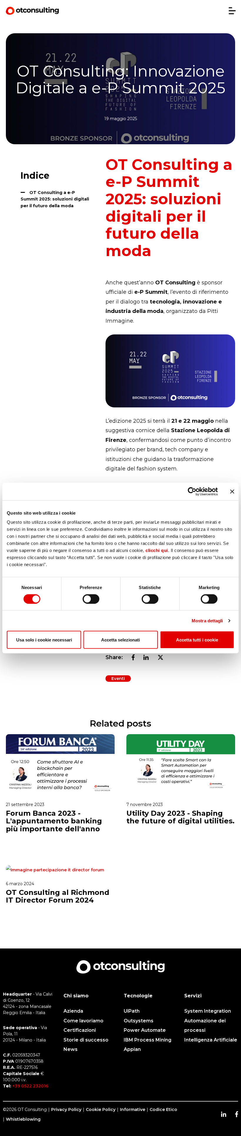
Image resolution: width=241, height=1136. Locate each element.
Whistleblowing (23, 1119)
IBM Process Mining (147, 1040)
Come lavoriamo (83, 1021)
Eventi (118, 678)
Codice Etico (163, 1109)
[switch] (91, 598)
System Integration (207, 1011)
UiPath (132, 1011)
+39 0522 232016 (30, 1086)
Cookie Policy (101, 1109)
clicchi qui (156, 550)
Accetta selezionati (120, 639)
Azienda (73, 1011)
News (70, 1049)
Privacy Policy (66, 1109)
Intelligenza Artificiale (210, 1040)
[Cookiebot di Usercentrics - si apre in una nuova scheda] (192, 491)
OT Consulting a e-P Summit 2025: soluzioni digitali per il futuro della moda (55, 199)
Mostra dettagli (207, 620)
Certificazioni (79, 1030)
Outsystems (138, 1021)
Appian (132, 1049)
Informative (132, 1109)
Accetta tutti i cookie (197, 639)
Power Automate (145, 1030)
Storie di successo (85, 1040)
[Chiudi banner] (232, 491)
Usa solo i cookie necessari (44, 639)
